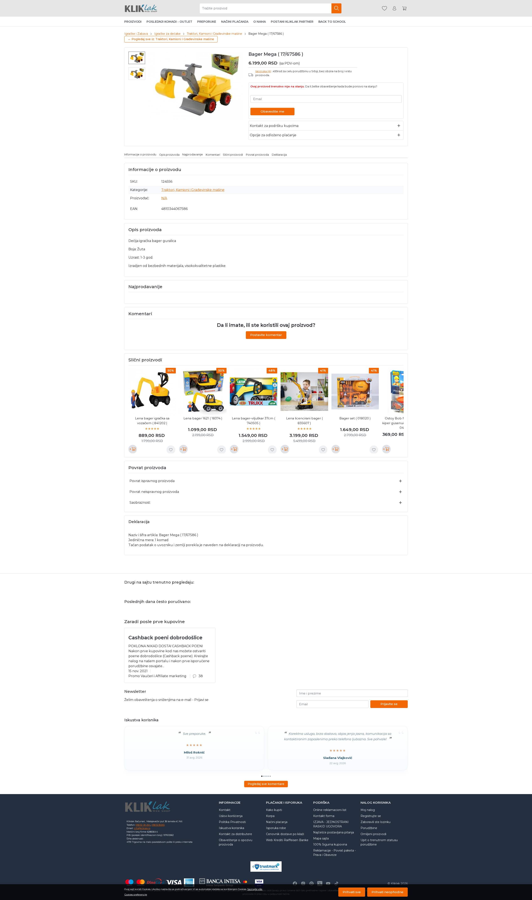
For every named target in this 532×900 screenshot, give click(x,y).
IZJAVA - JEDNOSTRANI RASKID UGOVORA (331, 824)
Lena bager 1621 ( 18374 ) (202, 418)
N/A (164, 198)
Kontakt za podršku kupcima (274, 126)
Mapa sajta (321, 838)
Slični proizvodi (233, 154)
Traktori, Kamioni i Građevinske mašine (214, 34)
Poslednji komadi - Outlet (169, 22)
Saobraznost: (140, 503)
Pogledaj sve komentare (266, 784)
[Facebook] (295, 883)
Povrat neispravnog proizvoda (154, 492)
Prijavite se (389, 704)
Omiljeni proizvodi (373, 834)
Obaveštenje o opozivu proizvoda (235, 842)
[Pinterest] (311, 883)
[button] (523, 872)
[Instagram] (303, 883)
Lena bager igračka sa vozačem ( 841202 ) (152, 420)
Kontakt (224, 810)
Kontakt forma (323, 816)
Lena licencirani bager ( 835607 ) (304, 420)
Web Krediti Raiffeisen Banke (287, 840)
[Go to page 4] (268, 776)
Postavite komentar (266, 335)
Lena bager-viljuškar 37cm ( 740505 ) (253, 420)
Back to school (332, 22)
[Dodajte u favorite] (170, 449)
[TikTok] (336, 883)
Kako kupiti (274, 810)
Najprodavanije (192, 154)
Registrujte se (371, 816)
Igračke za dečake (167, 34)
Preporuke (206, 22)
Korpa (270, 816)
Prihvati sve (352, 892)
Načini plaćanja (234, 22)
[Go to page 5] (270, 776)
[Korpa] (404, 8)
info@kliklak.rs (142, 828)
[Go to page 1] (261, 776)
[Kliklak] (141, 8)
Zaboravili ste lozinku (375, 822)
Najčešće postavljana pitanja (333, 832)
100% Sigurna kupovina (330, 844)
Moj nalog (368, 810)
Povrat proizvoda (257, 154)
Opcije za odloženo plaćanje (273, 135)
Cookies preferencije (135, 894)
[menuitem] (136, 58)
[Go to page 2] (264, 776)
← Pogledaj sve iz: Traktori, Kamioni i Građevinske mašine (171, 39)
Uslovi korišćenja (231, 816)
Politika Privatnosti (232, 822)
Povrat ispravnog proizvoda (152, 481)
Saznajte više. (254, 889)
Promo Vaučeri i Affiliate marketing (157, 676)
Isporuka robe (276, 828)
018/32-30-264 (143, 824)
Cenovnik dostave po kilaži (285, 834)
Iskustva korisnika (231, 828)
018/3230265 (158, 824)
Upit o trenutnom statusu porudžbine (379, 842)
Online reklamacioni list (329, 810)
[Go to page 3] (266, 776)
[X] (320, 883)
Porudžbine (369, 828)
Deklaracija (279, 154)
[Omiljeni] (384, 8)
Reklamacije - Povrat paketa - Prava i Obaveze (334, 853)
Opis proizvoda (169, 154)
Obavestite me (272, 111)
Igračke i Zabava (136, 34)
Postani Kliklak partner (292, 22)
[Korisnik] (394, 8)
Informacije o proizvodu (140, 154)
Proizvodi (133, 22)
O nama (259, 22)
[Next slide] (399, 411)
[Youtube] (328, 883)
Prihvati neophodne (387, 892)
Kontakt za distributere (235, 834)
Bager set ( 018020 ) (355, 418)
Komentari (213, 154)
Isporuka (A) (263, 71)
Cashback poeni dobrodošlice (165, 638)
